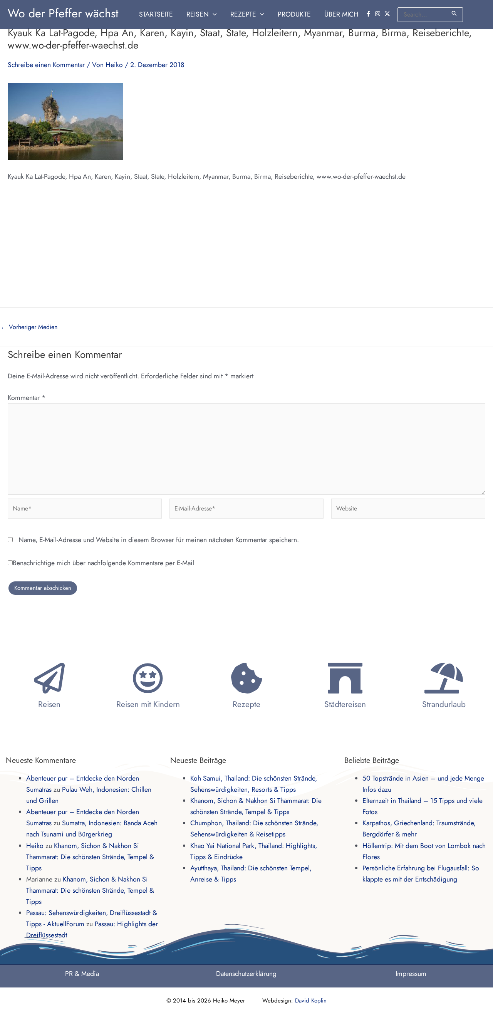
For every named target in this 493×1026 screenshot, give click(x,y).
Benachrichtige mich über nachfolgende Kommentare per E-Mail (103, 563)
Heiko (35, 846)
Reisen (49, 704)
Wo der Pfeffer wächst (63, 13)
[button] (213, 14)
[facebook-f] (369, 14)
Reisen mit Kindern (148, 704)
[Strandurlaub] (443, 678)
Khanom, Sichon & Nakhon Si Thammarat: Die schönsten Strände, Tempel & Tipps (90, 857)
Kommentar (26, 398)
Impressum (411, 974)
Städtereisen (345, 704)
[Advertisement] (246, 250)
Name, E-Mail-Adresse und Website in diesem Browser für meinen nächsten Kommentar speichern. (158, 540)
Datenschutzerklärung (246, 974)
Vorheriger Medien (29, 327)
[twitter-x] (388, 14)
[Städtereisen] (345, 678)
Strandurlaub (444, 704)
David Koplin (311, 1000)
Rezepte (246, 704)
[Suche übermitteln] (454, 13)
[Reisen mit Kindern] (147, 678)
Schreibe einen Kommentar (46, 65)
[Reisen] (49, 678)
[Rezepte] (246, 678)
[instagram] (378, 14)
